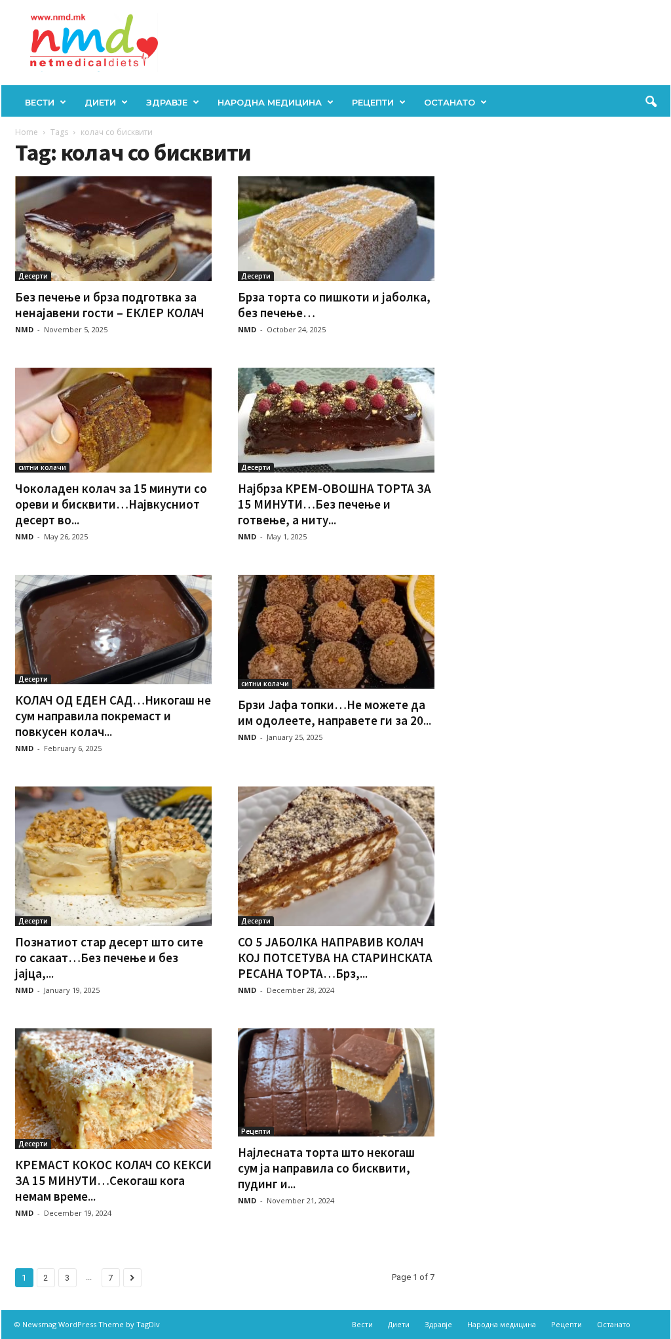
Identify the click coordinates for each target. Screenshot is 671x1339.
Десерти (33, 276)
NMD (24, 329)
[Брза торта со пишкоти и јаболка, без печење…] (336, 228)
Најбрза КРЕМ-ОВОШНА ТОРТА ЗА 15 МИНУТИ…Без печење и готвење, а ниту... (334, 504)
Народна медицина (270, 102)
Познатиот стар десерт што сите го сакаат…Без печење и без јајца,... (109, 957)
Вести (39, 102)
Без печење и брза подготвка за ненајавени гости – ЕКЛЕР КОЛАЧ (109, 304)
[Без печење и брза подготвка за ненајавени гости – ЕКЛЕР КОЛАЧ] (113, 228)
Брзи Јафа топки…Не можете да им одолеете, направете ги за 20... (334, 712)
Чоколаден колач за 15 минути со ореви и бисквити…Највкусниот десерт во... (111, 504)
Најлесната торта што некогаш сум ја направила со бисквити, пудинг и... (326, 1168)
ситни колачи (42, 467)
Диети (100, 102)
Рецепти (373, 102)
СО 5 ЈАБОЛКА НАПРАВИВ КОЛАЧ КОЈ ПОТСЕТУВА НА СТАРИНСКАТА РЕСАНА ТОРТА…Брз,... (335, 957)
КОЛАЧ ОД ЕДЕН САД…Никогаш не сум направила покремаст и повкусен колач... (113, 715)
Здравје (166, 102)
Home (26, 132)
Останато (449, 102)
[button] (650, 102)
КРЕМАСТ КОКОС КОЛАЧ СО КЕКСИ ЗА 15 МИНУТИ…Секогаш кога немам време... (113, 1180)
